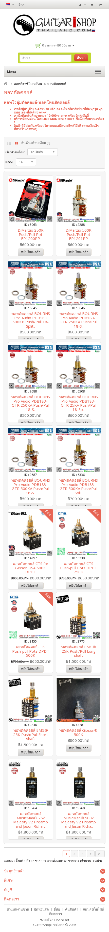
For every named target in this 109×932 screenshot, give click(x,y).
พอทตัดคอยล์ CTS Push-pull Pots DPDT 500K (30, 651)
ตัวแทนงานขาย (18, 909)
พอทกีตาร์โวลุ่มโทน (28, 84)
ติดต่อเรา (55, 914)
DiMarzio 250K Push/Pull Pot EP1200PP (31, 234)
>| (100, 853)
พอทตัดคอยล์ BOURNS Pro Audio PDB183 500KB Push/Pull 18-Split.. (30, 320)
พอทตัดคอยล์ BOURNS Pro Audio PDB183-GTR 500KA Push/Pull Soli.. (78, 486)
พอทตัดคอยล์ (56, 84)
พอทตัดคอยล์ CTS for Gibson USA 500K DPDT (30, 567)
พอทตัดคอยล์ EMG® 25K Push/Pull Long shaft (78, 651)
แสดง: (9, 162)
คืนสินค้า (71, 909)
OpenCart (61, 920)
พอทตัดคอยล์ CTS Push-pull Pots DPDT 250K (78, 567)
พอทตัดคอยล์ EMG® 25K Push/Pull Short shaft (30, 734)
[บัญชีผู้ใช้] (82, 4)
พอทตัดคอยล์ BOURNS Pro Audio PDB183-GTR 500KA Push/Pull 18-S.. (30, 486)
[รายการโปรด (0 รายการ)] (93, 4)
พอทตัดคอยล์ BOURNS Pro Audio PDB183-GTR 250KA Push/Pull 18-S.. (78, 320)
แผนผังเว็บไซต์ (93, 909)
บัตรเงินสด (41, 909)
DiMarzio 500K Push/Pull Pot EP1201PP (79, 234)
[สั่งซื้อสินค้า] (101, 4)
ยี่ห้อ (57, 909)
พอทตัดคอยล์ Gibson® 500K (78, 732)
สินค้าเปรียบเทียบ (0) (35, 143)
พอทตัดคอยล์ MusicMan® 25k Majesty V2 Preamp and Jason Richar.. (30, 820)
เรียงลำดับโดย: (15, 152)
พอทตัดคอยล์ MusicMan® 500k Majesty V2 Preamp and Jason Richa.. (78, 820)
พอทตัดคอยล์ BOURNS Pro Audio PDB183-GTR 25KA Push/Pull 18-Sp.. (78, 403)
